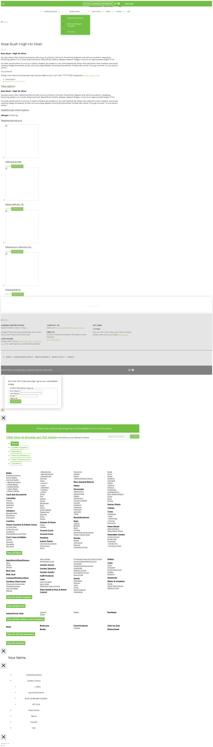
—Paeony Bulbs (12, 491)
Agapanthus (79, 492)
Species (9, 507)
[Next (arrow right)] (4, 745)
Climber (77, 530)
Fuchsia (77, 503)
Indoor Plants (46, 541)
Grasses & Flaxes (48, 522)
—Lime (43, 485)
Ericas (109, 472)
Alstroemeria (79, 494)
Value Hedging (113, 529)
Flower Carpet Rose (82, 535)
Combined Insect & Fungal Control (88, 559)
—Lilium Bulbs (12, 489)
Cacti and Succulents (16, 494)
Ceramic (43, 612)
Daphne (77, 545)
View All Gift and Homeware (20, 634)
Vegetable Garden (116, 534)
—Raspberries (45, 476)
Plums (42, 519)
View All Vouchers (15, 643)
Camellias (11, 498)
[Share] (6, 743)
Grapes (43, 499)
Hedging (44, 538)
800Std (77, 526)
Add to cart (17, 166)
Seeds (77, 578)
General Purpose (13, 586)
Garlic (76, 585)
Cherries (43, 479)
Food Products (81, 626)
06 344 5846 (61, 328)
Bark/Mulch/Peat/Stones (17, 560)
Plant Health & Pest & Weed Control (53, 591)
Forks (109, 565)
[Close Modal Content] (2, 410)
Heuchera (77, 510)
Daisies (76, 496)
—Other (43, 492)
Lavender (77, 512)
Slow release (45, 559)
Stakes (110, 559)
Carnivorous (45, 546)
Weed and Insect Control (50, 586)
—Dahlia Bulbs (12, 484)
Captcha (13, 398)
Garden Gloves (47, 565)
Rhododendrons (81, 517)
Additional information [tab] (15, 81)
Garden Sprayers (48, 568)
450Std (76, 523)
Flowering (78, 472)
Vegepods (112, 578)
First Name (15, 391)
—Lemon (43, 483)
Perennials (79, 489)
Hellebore (78, 507)
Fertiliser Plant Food (16, 581)
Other (76, 514)
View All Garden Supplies (19, 597)
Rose (97, 75)
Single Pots (112, 539)
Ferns (42, 548)
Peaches (43, 514)
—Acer (110, 516)
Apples (9, 540)
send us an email (76, 328)
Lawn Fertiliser (12, 588)
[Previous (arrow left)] (2, 745)
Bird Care (10, 571)
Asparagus (78, 581)
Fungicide (77, 564)
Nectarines (44, 503)
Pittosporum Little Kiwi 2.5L (18, 247)
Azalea (76, 541)
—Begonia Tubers (13, 482)
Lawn (42, 579)
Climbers (10, 511)
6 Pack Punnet (12, 529)
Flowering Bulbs (80, 501)
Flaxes (42, 525)
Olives (42, 508)
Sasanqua (10, 505)
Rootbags (111, 612)
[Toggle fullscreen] (4, 743)
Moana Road (113, 629)
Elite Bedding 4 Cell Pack (16, 534)
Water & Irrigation (116, 581)
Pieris (109, 499)
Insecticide (78, 568)
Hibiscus (110, 488)
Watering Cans (113, 588)
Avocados (10, 544)
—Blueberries (45, 472)
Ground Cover (46, 530)
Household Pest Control (83, 566)
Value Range (113, 526)
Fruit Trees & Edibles (16, 537)
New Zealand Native (115, 494)
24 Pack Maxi (11, 527)
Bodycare (44, 626)
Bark (8, 563)
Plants (92, 75)
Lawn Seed (44, 584)
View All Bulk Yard (16, 606)
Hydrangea (111, 490)
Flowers (77, 583)
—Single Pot (112, 544)
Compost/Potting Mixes (17, 578)
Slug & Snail (78, 575)
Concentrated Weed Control (85, 562)
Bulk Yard (10, 574)
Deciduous (10, 515)
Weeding (111, 574)
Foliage (77, 474)
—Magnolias (112, 518)
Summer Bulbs (12, 480)
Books (43, 629)
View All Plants (14, 553)
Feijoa (42, 494)
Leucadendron (113, 492)
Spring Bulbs (11, 478)
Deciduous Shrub (81, 547)
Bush (85, 75)
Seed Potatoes (80, 590)
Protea (110, 501)
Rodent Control (80, 570)
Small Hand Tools (114, 570)
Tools (110, 563)
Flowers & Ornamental (15, 584)
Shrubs (77, 538)
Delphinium (78, 498)
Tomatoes (111, 541)
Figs (41, 496)
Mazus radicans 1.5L (14, 204)
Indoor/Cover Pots (15, 613)
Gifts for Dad (113, 626)
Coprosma (78, 543)
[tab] (15, 444)
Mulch (8, 565)
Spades (110, 572)
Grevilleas (111, 481)
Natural (9, 591)
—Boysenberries (46, 474)
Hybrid (9, 501)
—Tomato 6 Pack (114, 546)
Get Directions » (54, 340)
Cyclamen (10, 532)
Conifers (10, 521)
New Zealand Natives (84, 482)
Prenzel (77, 628)
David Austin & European (84, 532)
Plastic (76, 612)
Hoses (109, 584)
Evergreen (10, 518)
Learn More (123, 335)
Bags (8, 627)
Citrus (42, 481)
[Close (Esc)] (8, 743)
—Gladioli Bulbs (12, 487)
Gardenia (110, 479)
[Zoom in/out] (2, 743)
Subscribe (15, 401)
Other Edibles (45, 510)
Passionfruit (44, 512)
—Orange (44, 490)
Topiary (111, 508)
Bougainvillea (11, 513)
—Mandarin (44, 488)
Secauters (111, 568)
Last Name (15, 393)
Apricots (9, 542)
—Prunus (111, 521)
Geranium (78, 505)
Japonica (9, 503)
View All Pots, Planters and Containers (25, 619)
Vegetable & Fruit (47, 562)
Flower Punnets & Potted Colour (21, 525)
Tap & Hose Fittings (115, 586)
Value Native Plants (115, 531)
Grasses (43, 527)
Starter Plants (113, 504)
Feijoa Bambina (13, 289)
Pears (42, 517)
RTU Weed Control (81, 573)
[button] (96, 6)
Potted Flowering (13, 475)
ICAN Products (47, 576)
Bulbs (9, 473)
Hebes (110, 483)
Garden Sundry (47, 572)
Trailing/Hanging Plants (83, 479)
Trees (110, 512)
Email (13, 396)
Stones (9, 567)
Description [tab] (10, 79)
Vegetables (78, 592)
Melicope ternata (13, 161)
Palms (76, 476)
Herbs (42, 501)
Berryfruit (10, 546)
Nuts (42, 505)
